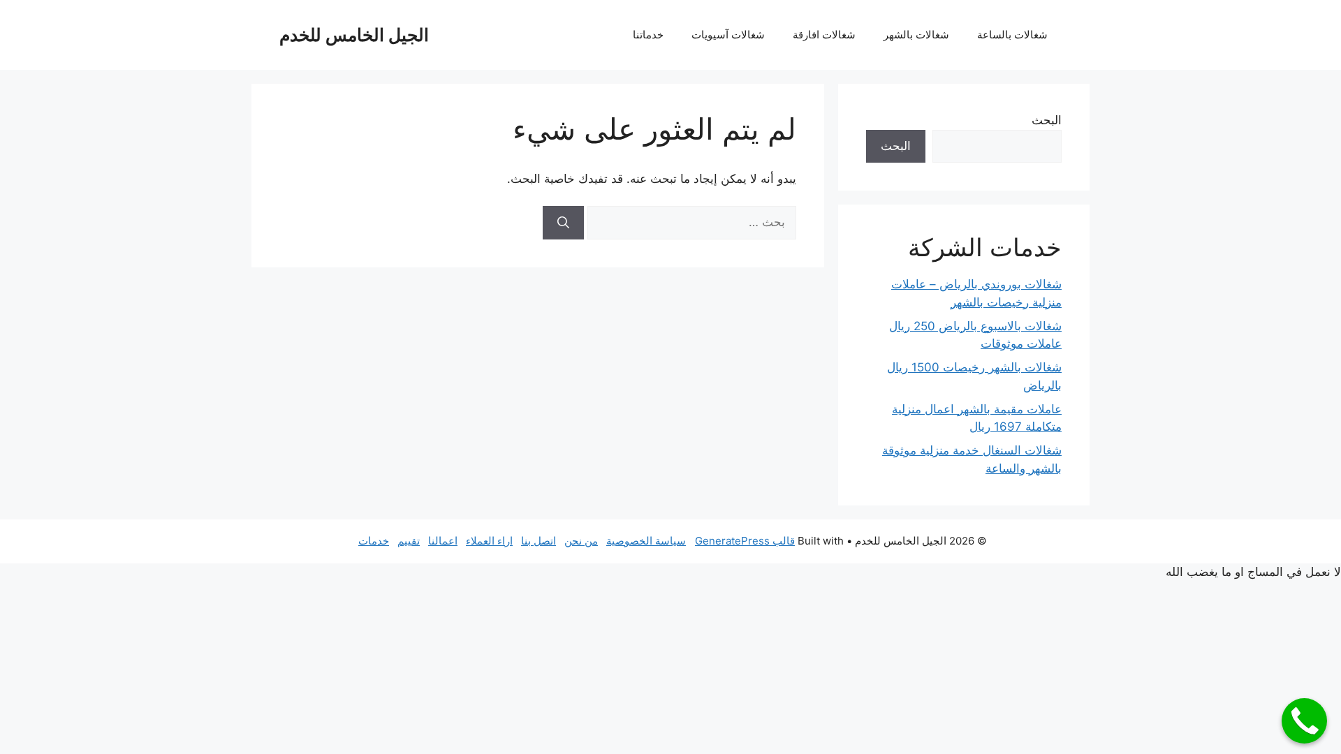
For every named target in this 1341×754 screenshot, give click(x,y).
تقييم (408, 540)
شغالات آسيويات (728, 34)
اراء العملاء (489, 540)
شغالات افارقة (824, 34)
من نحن (581, 540)
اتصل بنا (538, 540)
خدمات (373, 540)
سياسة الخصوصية (646, 540)
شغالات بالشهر (916, 34)
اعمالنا (442, 540)
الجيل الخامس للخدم (354, 34)
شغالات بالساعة (1012, 34)
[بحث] (563, 222)
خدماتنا (648, 34)
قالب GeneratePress (745, 540)
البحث (1047, 120)
